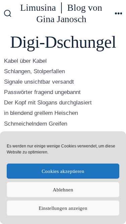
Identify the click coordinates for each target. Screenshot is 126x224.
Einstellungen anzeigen (63, 208)
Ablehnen (63, 189)
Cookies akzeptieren (63, 171)
